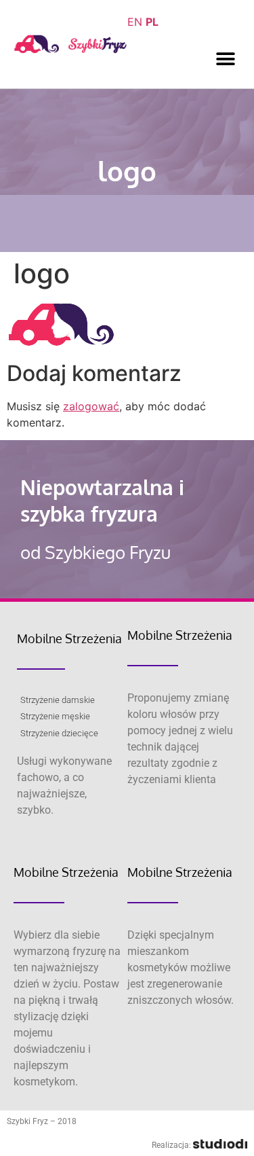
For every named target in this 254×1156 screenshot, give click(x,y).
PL (152, 22)
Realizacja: (172, 1145)
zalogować (91, 406)
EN (134, 22)
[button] (225, 58)
